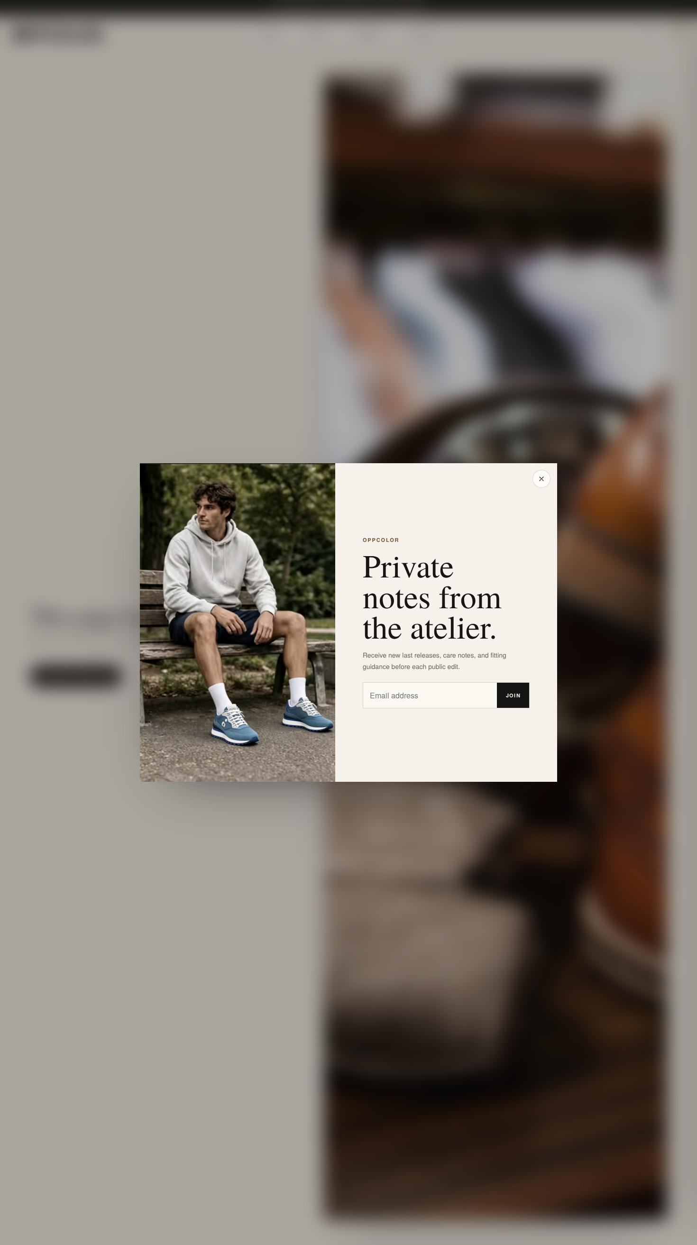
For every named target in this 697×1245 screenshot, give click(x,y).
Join (513, 695)
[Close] (541, 479)
